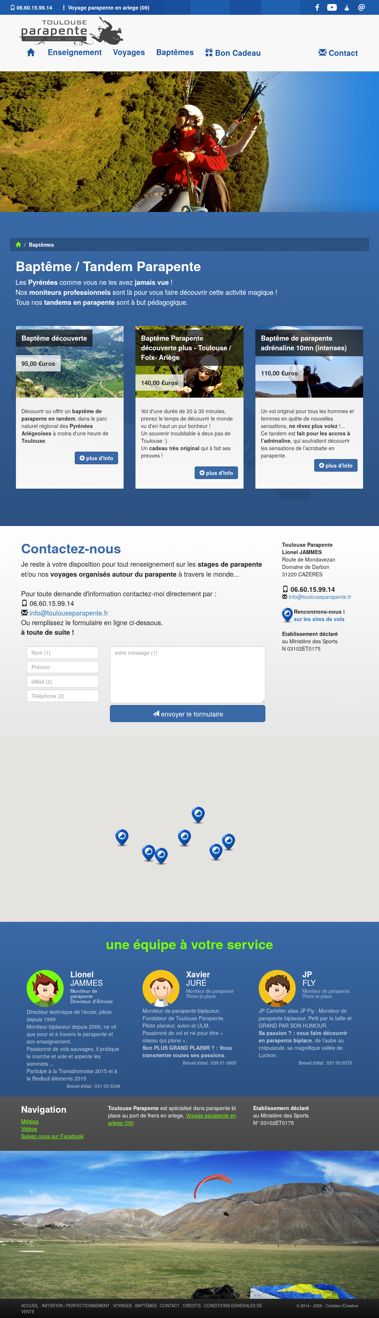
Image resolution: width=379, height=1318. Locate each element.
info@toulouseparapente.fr (69, 612)
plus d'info (99, 458)
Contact (342, 52)
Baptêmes (175, 51)
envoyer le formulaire (191, 713)
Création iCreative (342, 1305)
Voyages (129, 51)
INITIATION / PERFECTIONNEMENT (76, 1305)
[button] (228, 842)
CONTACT (170, 1305)
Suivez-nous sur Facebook (52, 1136)
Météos (29, 1121)
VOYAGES (122, 1305)
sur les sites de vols (319, 619)
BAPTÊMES (146, 1305)
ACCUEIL (29, 1305)
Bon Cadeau (237, 52)
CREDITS (192, 1305)
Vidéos (29, 1128)
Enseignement (74, 51)
